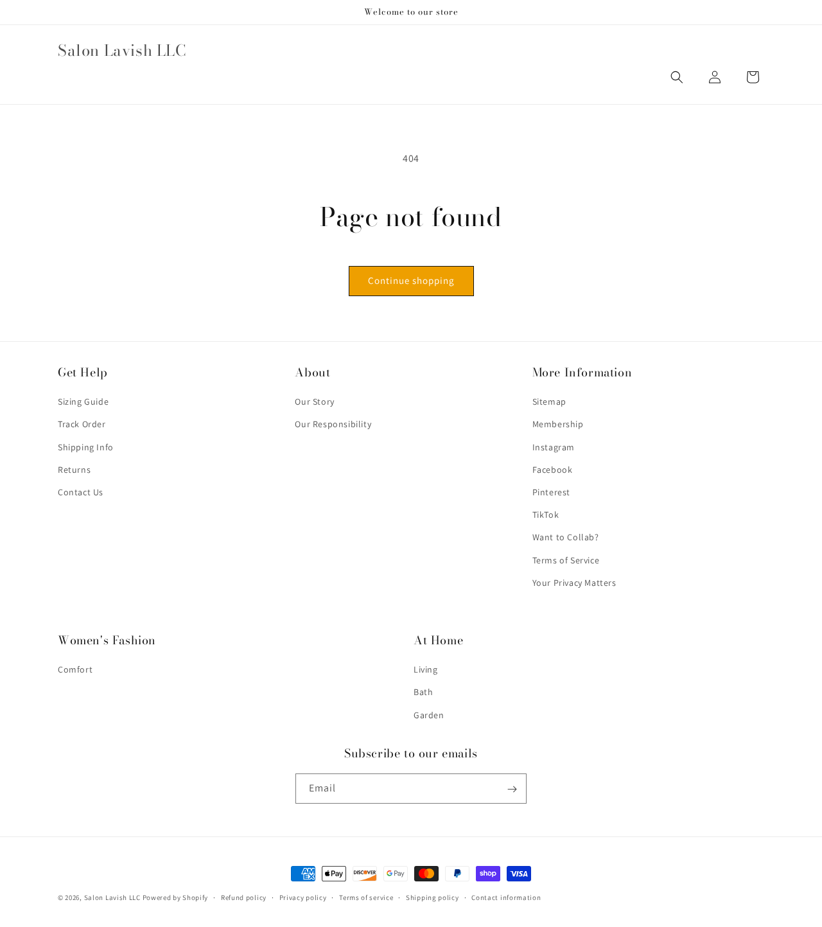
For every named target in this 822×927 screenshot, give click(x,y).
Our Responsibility (333, 424)
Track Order (82, 424)
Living (426, 670)
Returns (74, 469)
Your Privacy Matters (574, 582)
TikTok (545, 515)
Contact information (506, 896)
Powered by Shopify (176, 897)
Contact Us (80, 492)
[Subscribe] (512, 789)
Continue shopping (411, 280)
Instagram (553, 447)
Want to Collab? (565, 537)
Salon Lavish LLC (112, 897)
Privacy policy (303, 896)
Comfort (75, 670)
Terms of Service (566, 560)
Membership (558, 424)
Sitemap (549, 402)
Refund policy (244, 896)
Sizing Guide (83, 402)
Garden (429, 715)
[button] (677, 77)
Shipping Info (86, 447)
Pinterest (551, 492)
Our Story (314, 402)
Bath (423, 692)
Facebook (552, 469)
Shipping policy (432, 896)
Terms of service (366, 896)
